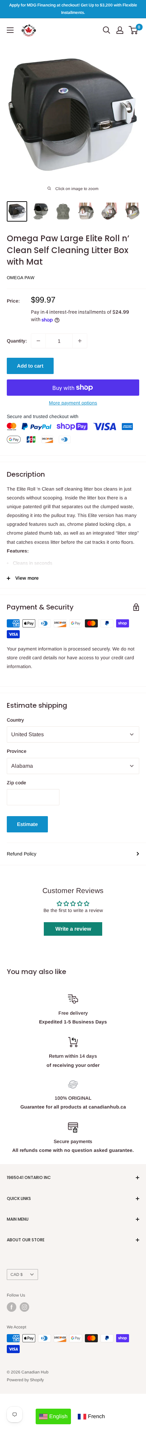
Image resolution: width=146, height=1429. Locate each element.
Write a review (73, 929)
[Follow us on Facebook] (11, 1307)
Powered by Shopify (25, 1380)
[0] (133, 30)
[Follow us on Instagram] (24, 1307)
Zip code (16, 782)
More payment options (73, 403)
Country (15, 720)
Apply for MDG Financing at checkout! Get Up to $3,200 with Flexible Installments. (73, 9)
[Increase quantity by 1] (80, 341)
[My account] (119, 30)
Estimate (27, 824)
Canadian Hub (35, 1372)
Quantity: (17, 341)
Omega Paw (20, 277)
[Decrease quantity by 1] (38, 341)
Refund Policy (21, 853)
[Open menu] (10, 30)
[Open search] (106, 30)
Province (16, 751)
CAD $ (17, 1274)
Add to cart (30, 366)
